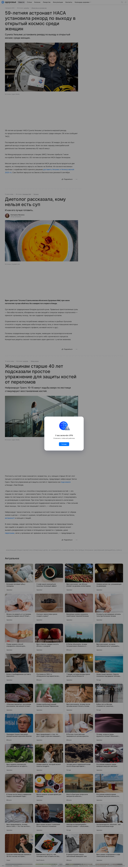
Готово (64, 444)
